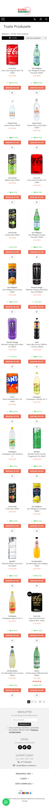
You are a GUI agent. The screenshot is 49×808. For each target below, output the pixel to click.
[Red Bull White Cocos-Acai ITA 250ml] (12, 548)
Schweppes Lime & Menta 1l (12, 455)
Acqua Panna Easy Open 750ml (37, 126)
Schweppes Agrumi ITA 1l (12, 618)
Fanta (12, 397)
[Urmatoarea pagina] (43, 701)
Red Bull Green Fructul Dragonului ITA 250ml (37, 455)
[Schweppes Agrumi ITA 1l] (12, 602)
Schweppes (37, 397)
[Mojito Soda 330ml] (12, 164)
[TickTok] (24, 747)
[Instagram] (29, 747)
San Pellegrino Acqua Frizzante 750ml (36, 236)
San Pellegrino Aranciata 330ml (12, 290)
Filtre (14, 38)
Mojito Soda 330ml (12, 180)
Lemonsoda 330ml (12, 235)
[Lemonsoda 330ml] (12, 219)
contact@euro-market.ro (26, 765)
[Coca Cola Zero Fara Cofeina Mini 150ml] (37, 602)
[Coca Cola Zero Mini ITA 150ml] (37, 164)
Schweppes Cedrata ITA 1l (36, 399)
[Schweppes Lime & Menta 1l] (12, 438)
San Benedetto (37, 561)
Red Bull (37, 452)
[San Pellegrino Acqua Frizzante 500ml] (37, 55)
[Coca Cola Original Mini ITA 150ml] (12, 55)
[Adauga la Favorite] (12, 93)
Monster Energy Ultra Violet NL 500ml (12, 345)
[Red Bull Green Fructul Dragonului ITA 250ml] (37, 438)
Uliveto (36, 671)
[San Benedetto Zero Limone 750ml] (12, 657)
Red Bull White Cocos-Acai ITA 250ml (12, 564)
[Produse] (3, 20)
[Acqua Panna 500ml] (12, 109)
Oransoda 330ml (12, 509)
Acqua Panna (12, 123)
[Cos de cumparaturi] (40, 19)
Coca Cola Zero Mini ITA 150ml (36, 181)
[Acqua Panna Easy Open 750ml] (37, 109)
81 (40, 701)
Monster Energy (36, 287)
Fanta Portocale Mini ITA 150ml (12, 400)
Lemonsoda (12, 178)
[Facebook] (20, 747)
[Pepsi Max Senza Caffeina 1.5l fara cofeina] (37, 328)
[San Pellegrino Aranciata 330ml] (12, 274)
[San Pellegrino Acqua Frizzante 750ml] (37, 219)
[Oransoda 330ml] (12, 493)
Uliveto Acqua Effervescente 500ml (37, 674)
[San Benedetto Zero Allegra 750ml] (37, 548)
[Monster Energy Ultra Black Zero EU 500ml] (37, 274)
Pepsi (37, 342)
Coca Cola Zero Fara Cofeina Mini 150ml (37, 619)
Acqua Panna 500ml (12, 125)
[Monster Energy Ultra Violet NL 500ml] (12, 328)
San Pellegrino (37, 68)
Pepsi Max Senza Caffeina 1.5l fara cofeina (37, 345)
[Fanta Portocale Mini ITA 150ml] (12, 383)
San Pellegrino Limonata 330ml (36, 510)
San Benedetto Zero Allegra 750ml (37, 564)
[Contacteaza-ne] (34, 19)
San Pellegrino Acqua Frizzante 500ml (36, 71)
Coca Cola (12, 68)
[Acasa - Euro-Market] (24, 11)
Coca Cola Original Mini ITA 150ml (12, 71)
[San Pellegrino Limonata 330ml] (37, 493)
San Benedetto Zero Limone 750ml (12, 674)
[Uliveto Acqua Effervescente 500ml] (37, 657)
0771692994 (25, 762)
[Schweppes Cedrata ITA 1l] (37, 383)
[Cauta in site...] (46, 19)
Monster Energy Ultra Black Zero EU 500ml (37, 290)
